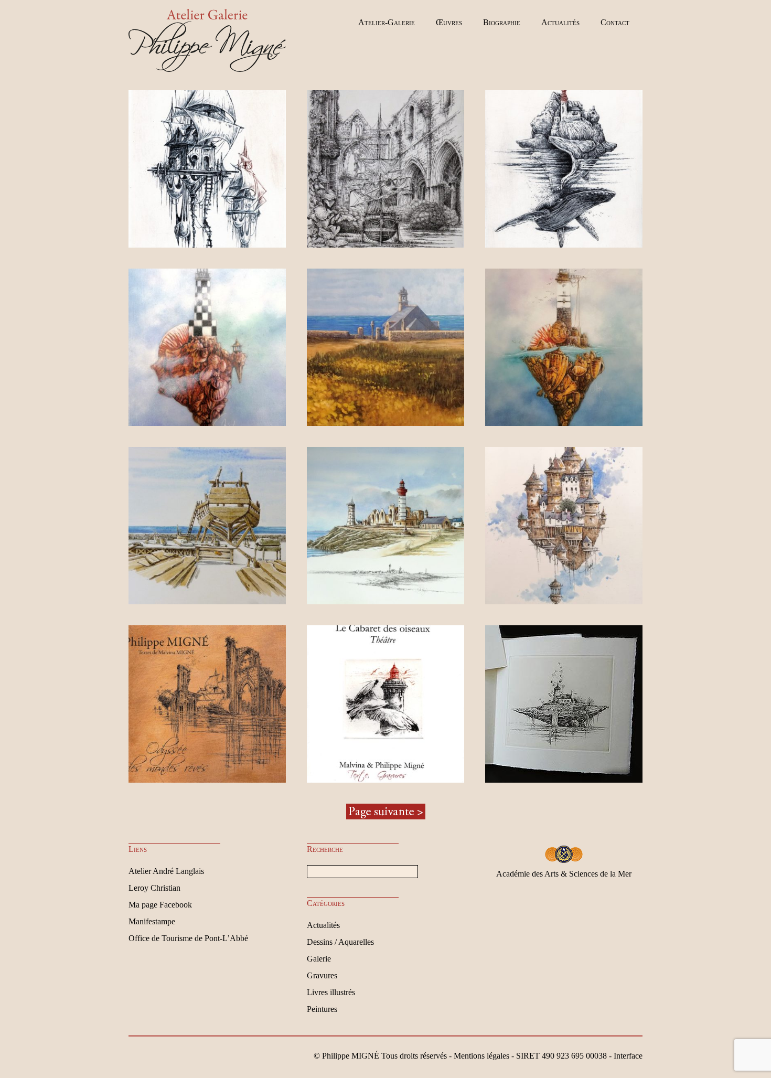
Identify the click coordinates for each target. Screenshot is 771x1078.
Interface (628, 1055)
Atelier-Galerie (386, 22)
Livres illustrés (331, 992)
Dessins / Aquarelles (340, 941)
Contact (615, 22)
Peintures (322, 1009)
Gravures (322, 975)
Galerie (319, 958)
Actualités (560, 22)
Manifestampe (151, 921)
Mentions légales (481, 1055)
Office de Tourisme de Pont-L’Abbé (188, 938)
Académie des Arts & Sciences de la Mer (563, 873)
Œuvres (449, 22)
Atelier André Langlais (166, 871)
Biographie (501, 22)
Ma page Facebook (160, 904)
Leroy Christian (154, 887)
